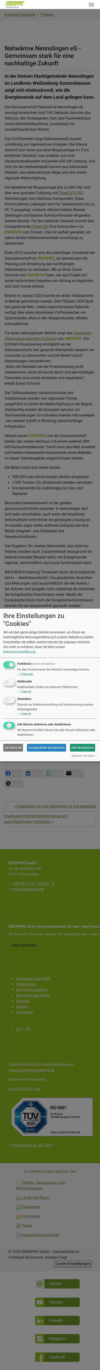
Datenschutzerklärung (19, 652)
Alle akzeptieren (82, 747)
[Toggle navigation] (91, 5)
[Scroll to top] (89, 1359)
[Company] (15, 4)
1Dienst (24, 692)
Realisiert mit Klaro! (83, 755)
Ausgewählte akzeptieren (46, 747)
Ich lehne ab (13, 747)
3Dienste (25, 674)
